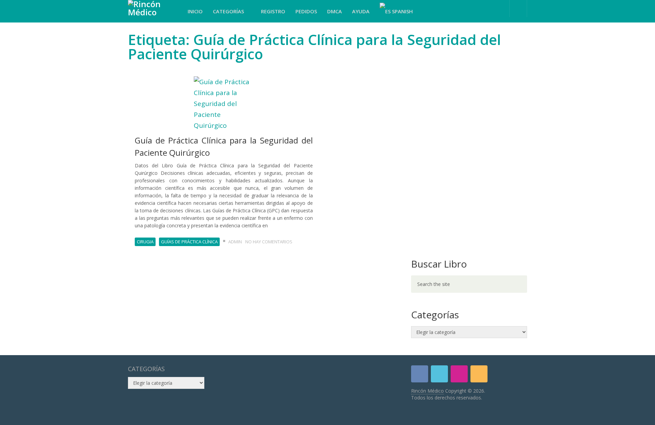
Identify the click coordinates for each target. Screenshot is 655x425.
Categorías (229, 11)
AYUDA (360, 11)
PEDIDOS (306, 11)
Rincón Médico (427, 391)
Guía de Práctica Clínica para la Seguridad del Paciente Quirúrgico (224, 146)
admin (235, 242)
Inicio (195, 11)
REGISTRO (273, 11)
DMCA (334, 11)
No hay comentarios (268, 242)
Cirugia (145, 242)
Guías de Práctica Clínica (189, 242)
